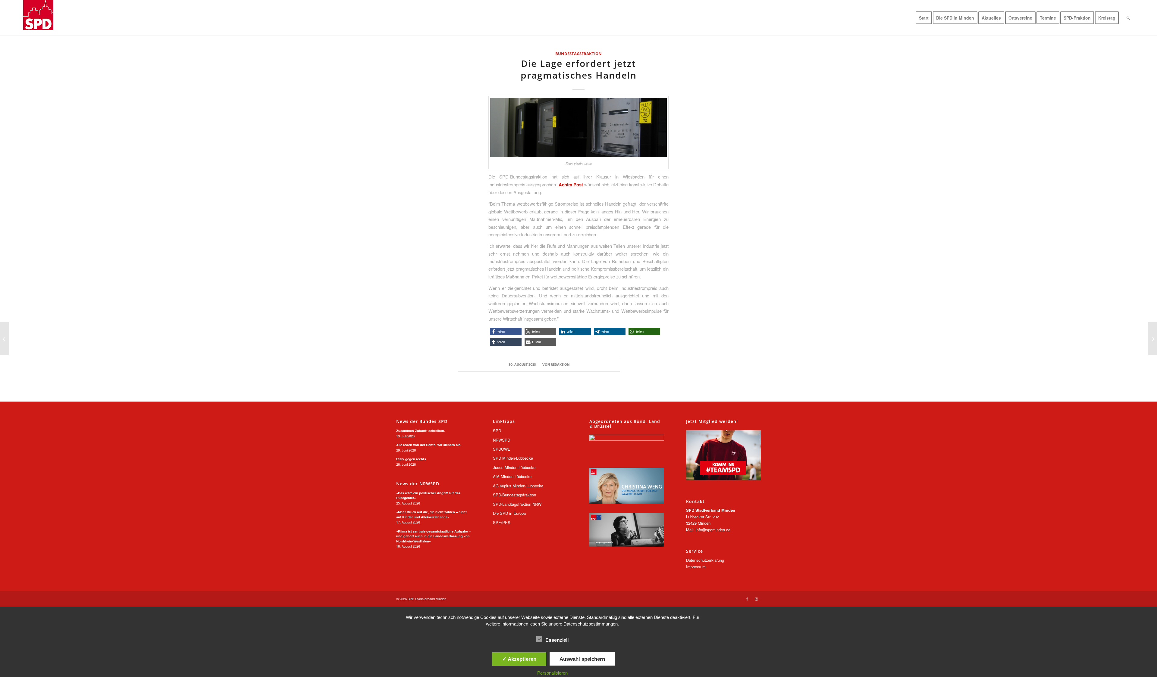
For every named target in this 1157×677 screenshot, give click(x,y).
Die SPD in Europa (509, 513)
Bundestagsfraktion (578, 53)
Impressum (696, 567)
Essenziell (557, 640)
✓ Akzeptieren (519, 659)
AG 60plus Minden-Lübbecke (518, 486)
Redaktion (560, 364)
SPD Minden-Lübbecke (513, 458)
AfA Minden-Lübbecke (512, 476)
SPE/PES (501, 522)
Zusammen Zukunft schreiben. (420, 430)
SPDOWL (501, 449)
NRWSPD (501, 440)
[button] (506, 331)
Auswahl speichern (582, 659)
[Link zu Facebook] (747, 598)
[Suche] (1128, 18)
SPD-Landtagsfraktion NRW (517, 504)
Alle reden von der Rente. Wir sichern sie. (428, 445)
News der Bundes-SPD (421, 421)
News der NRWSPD (417, 483)
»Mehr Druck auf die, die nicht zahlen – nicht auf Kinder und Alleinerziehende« (431, 514)
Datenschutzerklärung (705, 560)
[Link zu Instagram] (756, 598)
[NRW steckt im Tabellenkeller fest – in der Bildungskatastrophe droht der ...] (1152, 338)
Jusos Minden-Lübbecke (514, 467)
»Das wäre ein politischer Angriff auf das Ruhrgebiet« (428, 495)
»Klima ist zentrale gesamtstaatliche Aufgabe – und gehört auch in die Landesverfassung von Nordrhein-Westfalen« (433, 536)
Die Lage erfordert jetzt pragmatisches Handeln (579, 69)
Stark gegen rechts (411, 459)
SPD (497, 430)
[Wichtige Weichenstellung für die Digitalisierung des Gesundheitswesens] (4, 338)
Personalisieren (552, 672)
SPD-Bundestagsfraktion (514, 495)
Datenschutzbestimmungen (590, 623)
